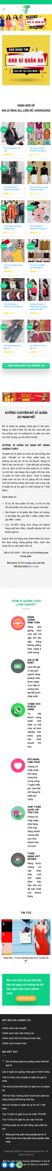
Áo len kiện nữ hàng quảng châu (13, 227)
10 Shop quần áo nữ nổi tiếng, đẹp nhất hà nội (24, 1127)
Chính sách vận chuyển (14, 1028)
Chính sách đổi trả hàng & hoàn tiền (21, 1038)
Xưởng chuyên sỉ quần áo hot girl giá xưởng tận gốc (38, 306)
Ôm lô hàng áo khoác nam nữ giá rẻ (13, 305)
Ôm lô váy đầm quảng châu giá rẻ (12, 188)
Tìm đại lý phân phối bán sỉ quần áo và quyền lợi (26, 1088)
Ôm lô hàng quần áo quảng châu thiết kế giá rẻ (27, 1063)
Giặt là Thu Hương (20, 1161)
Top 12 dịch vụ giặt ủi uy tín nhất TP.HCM (24, 1114)
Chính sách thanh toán (14, 1043)
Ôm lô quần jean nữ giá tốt (12, 346)
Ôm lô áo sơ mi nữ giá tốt (38, 346)
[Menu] (4, 9)
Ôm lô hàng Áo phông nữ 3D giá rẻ (38, 227)
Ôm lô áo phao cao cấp (12, 149)
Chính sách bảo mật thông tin (18, 1033)
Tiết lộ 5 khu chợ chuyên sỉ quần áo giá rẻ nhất (24, 1079)
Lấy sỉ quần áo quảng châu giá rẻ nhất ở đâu (26, 1071)
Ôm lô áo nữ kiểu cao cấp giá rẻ (37, 266)
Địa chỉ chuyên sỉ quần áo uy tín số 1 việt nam (24, 1107)
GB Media (35, 1161)
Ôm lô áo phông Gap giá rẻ (13, 266)
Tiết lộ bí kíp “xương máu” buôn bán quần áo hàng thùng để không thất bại (25, 1097)
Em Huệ (33, 566)
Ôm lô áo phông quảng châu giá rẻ (38, 149)
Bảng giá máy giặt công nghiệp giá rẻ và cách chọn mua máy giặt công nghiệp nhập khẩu (27, 1138)
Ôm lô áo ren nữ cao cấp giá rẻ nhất (39, 188)
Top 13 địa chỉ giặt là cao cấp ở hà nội (22, 1119)
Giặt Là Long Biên (39, 1164)
